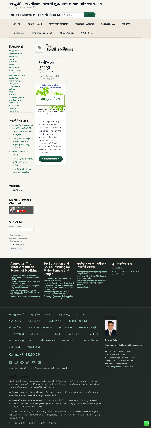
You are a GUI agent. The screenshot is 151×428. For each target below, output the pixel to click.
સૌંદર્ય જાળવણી (14, 67)
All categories (16, 241)
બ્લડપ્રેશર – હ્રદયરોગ (16, 97)
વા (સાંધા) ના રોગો (14, 86)
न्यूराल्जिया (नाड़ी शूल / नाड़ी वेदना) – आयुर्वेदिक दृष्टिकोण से (89, 284)
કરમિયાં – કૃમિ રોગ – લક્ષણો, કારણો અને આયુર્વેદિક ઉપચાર (22, 162)
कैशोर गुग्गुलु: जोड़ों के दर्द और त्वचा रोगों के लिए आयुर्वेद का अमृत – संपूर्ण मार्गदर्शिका (91, 277)
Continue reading (52, 158)
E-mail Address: (15, 226)
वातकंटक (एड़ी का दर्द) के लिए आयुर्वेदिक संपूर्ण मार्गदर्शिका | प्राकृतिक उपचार (92, 273)
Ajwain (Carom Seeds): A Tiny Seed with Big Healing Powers (25, 282)
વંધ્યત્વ (11, 59)
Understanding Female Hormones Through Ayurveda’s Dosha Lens (56, 293)
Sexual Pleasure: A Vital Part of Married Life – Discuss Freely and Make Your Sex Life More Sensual (58, 287)
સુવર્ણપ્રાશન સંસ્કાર (15, 53)
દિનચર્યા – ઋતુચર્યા (15, 70)
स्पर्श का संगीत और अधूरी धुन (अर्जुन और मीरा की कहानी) (59, 283)
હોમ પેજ (16, 23)
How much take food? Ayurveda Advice (25, 296)
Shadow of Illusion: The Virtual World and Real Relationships (58, 280)
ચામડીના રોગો (13, 78)
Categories (19, 244)
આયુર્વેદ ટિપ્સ (51, 79)
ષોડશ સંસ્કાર (13, 62)
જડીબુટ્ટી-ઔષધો (14, 51)
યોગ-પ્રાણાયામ (14, 84)
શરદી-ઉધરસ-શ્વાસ (15, 100)
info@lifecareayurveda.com (122, 367)
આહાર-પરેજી (13, 56)
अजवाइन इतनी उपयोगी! (83, 287)
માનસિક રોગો (13, 92)
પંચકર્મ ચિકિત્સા (14, 106)
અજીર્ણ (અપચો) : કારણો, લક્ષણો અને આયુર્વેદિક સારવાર (21, 172)
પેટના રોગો (12, 95)
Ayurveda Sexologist (42, 32)
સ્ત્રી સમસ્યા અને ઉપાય (17, 75)
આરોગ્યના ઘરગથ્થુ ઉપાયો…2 (46, 66)
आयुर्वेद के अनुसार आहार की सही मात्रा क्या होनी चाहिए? (92, 280)
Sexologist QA (108, 23)
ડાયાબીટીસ (12, 108)
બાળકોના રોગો (13, 103)
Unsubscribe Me (17, 235)
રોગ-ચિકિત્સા (13, 73)
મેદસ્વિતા (12, 89)
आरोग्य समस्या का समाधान (58, 23)
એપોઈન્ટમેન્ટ (86, 32)
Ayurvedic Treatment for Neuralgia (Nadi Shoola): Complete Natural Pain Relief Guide (25, 277)
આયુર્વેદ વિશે (13, 64)
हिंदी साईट (126, 23)
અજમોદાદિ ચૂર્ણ (117, 268)
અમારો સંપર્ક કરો (67, 32)
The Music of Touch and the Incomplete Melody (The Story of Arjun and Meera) (58, 297)
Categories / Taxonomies (18, 238)
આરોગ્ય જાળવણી (15, 81)
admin (43, 79)
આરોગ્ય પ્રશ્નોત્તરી (35, 23)
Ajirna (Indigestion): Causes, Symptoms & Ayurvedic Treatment (25, 287)
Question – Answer (84, 23)
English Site (18, 32)
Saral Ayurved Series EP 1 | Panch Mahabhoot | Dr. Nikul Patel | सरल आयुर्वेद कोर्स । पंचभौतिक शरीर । (25, 292)
